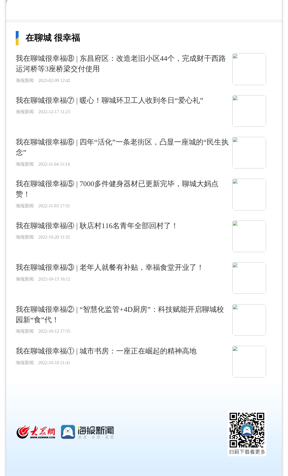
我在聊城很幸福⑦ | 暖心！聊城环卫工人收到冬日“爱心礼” (109, 100)
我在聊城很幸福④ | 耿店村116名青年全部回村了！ (97, 225)
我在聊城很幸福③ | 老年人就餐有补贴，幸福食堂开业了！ (110, 267)
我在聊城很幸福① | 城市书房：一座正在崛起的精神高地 (106, 351)
